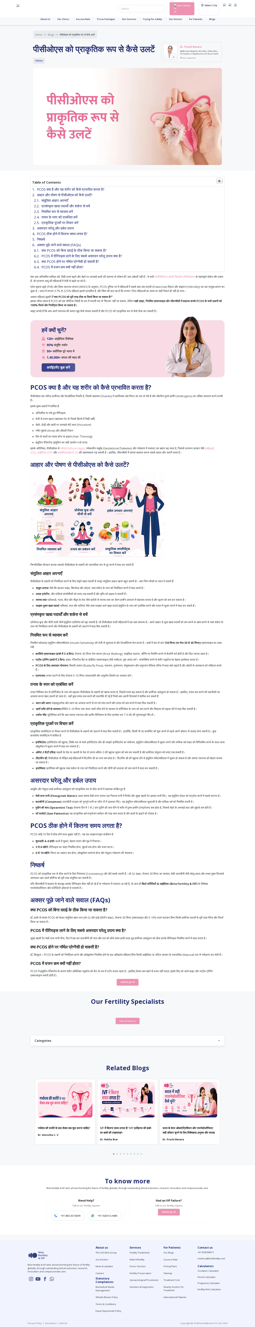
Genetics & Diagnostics (142, 1286)
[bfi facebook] (236, 8)
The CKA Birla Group (106, 1252)
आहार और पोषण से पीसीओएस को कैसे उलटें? (64, 195)
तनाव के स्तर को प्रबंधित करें (59, 217)
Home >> (40, 34)
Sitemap (168, 1273)
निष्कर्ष (41, 239)
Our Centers (184, 5)
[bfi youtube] (231, 8)
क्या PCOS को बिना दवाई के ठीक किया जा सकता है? (73, 250)
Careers (100, 1273)
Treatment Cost (172, 1280)
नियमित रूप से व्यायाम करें (57, 211)
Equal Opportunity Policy (108, 1310)
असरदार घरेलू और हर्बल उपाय (55, 228)
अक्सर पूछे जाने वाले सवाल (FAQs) (59, 245)
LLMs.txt (62, 1323)
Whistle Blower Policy (107, 1297)
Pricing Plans (170, 1266)
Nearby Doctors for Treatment (174, 1288)
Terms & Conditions (106, 1304)
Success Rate (83, 19)
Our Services (129, 19)
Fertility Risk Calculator (209, 1289)
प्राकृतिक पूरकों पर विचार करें (59, 222)
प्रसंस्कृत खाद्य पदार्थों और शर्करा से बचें (65, 206)
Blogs (212, 19)
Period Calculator (207, 1277)
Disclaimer (50, 1323)
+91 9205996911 (206, 1252)
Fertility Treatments (140, 1252)
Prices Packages (106, 19)
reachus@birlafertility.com (211, 1258)
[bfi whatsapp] (52, 1279)
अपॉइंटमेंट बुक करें (58, 367)
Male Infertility (137, 1259)
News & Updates (104, 1266)
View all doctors (127, 1021)
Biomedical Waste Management (105, 1288)
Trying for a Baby (152, 19)
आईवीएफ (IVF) (45, 452)
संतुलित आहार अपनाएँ (54, 200)
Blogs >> (53, 34)
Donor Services (138, 1266)
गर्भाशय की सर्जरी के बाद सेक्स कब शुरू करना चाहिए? (64, 1128)
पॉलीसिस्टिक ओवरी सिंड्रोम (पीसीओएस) (175, 277)
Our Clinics (63, 19)
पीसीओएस (39, 60)
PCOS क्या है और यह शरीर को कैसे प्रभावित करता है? (70, 189)
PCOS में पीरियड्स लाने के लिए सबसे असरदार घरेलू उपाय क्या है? (81, 256)
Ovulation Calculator (208, 1270)
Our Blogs (169, 1252)
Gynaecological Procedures (144, 1280)
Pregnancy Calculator (209, 1283)
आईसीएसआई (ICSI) (68, 452)
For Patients (195, 19)
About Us (45, 19)
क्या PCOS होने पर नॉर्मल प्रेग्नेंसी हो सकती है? (70, 261)
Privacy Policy (35, 1323)
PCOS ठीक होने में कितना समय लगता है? (62, 233)
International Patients (175, 1297)
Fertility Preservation (140, 1273)
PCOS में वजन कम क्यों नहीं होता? (62, 267)
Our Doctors (175, 19)
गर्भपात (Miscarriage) (72, 448)
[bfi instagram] (225, 8)
